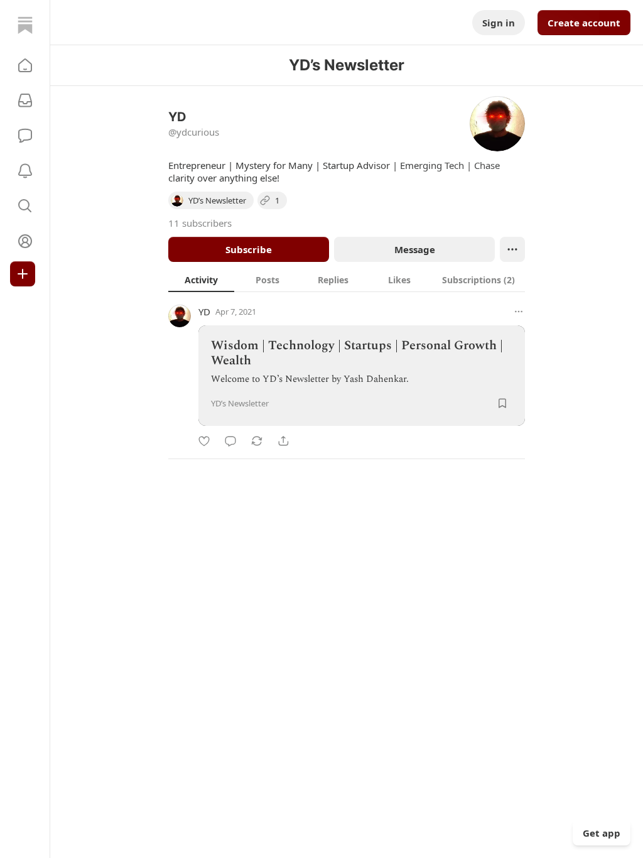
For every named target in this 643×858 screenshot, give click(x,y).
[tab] (201, 279)
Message (414, 249)
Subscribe (248, 249)
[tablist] (346, 279)
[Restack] (256, 441)
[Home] (25, 25)
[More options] (519, 311)
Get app (601, 833)
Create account (584, 22)
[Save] (502, 403)
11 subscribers (200, 223)
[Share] (283, 441)
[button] (25, 65)
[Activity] (25, 171)
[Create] (22, 273)
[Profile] (25, 241)
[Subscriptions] (25, 100)
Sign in (498, 22)
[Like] (204, 441)
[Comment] (230, 441)
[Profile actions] (512, 249)
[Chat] (25, 136)
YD (204, 311)
